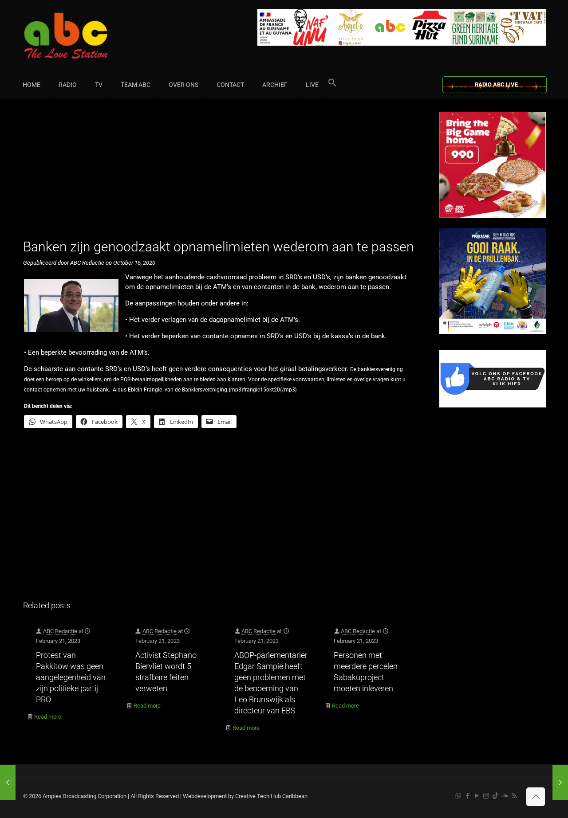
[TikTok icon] (495, 796)
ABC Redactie (60, 631)
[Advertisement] (221, 174)
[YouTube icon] (476, 796)
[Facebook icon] (467, 796)
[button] (332, 84)
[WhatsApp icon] (458, 796)
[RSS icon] (514, 796)
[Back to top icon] (535, 796)
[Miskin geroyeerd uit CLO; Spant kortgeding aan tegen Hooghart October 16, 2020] (560, 782)
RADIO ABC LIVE (496, 84)
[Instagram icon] (486, 796)
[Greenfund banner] (492, 332)
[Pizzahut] (492, 216)
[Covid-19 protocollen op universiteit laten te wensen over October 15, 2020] (8, 782)
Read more (47, 716)
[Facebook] (492, 405)
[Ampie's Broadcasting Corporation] (83, 35)
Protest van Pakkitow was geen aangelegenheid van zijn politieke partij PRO (71, 677)
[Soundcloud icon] (504, 796)
